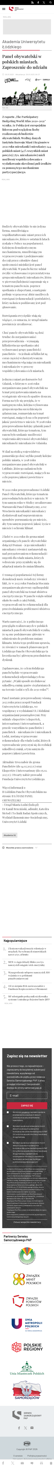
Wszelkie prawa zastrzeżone (20, 847)
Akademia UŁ (10, 835)
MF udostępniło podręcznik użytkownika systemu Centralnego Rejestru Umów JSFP (29, 998)
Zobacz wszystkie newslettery (27, 1222)
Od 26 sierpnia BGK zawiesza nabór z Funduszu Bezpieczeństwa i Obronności (27, 987)
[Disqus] (27, 893)
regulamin (25, 1112)
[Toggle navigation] (4, 8)
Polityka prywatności (37, 1455)
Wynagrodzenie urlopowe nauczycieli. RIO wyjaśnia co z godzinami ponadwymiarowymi (29, 975)
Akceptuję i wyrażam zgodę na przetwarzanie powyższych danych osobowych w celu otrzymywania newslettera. (29, 1116)
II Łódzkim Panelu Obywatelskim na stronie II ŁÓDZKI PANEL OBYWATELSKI (24, 796)
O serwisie (17, 1455)
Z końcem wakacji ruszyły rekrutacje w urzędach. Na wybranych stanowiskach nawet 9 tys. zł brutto (27, 951)
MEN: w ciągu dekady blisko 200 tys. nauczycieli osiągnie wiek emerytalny (26, 964)
